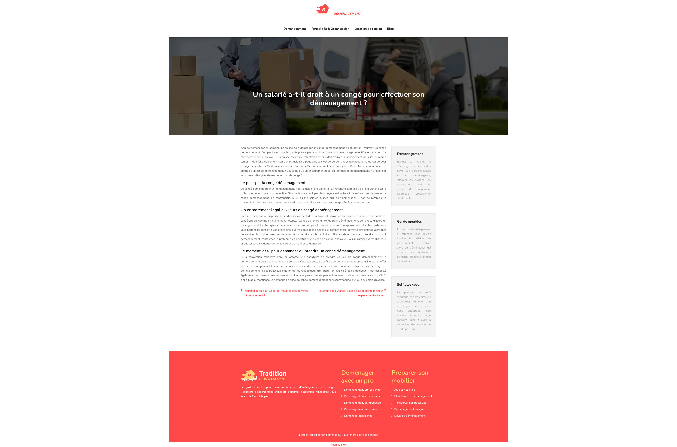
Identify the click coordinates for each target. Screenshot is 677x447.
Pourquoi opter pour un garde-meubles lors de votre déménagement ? (276, 293)
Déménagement (294, 29)
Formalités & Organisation (330, 29)
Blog (390, 29)
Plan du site (338, 445)
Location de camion (368, 29)
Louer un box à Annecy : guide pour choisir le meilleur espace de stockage (351, 293)
